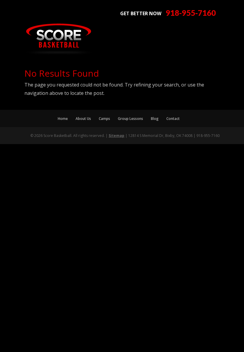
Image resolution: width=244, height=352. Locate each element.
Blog (155, 118)
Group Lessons (130, 118)
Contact (173, 118)
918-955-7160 (191, 13)
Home (63, 118)
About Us (83, 118)
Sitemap (116, 135)
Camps (104, 118)
